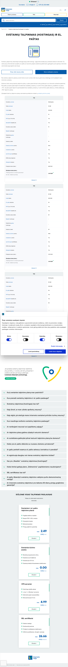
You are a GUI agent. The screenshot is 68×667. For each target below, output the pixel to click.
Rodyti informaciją (57, 346)
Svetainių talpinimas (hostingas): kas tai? (23, 404)
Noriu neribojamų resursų (51, 72)
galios (12, 135)
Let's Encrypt (9, 154)
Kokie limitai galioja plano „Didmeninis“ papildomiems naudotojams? (34, 467)
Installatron (8, 149)
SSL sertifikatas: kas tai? (16, 473)
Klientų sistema (12, 14)
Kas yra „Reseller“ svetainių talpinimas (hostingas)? (27, 461)
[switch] (25, 339)
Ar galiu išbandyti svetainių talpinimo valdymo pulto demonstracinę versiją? (34, 478)
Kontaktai (22, 5)
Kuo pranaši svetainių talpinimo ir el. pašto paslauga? (28, 398)
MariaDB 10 (8, 122)
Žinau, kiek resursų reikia (17, 72)
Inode (7, 110)
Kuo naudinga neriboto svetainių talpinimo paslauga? (28, 421)
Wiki (34, 14)
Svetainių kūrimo (9, 145)
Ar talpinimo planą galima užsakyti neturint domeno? (28, 433)
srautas (12, 102)
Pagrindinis (4, 29)
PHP (7, 118)
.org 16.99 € (63, 24)
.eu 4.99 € (49, 24)
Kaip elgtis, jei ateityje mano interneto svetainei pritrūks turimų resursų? (36, 416)
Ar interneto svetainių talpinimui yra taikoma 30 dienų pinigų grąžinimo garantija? (35, 484)
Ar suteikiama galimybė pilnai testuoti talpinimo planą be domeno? (33, 438)
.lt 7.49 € (42, 24)
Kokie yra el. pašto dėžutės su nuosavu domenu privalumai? (30, 444)
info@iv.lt (32, 5)
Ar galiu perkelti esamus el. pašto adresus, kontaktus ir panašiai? (32, 450)
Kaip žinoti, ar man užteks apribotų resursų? (24, 410)
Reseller (7, 131)
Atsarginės (8, 162)
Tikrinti (61, 20)
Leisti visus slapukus (55, 351)
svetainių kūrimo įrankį (44, 93)
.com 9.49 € (55, 24)
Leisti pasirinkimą (33, 351)
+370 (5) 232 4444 (43, 5)
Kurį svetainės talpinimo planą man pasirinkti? (25, 393)
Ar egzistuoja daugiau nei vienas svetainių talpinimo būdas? (30, 456)
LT (60, 10)
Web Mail (56, 14)
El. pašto (8, 114)
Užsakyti (34, 180)
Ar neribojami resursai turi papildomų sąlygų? (25, 427)
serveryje (10, 106)
